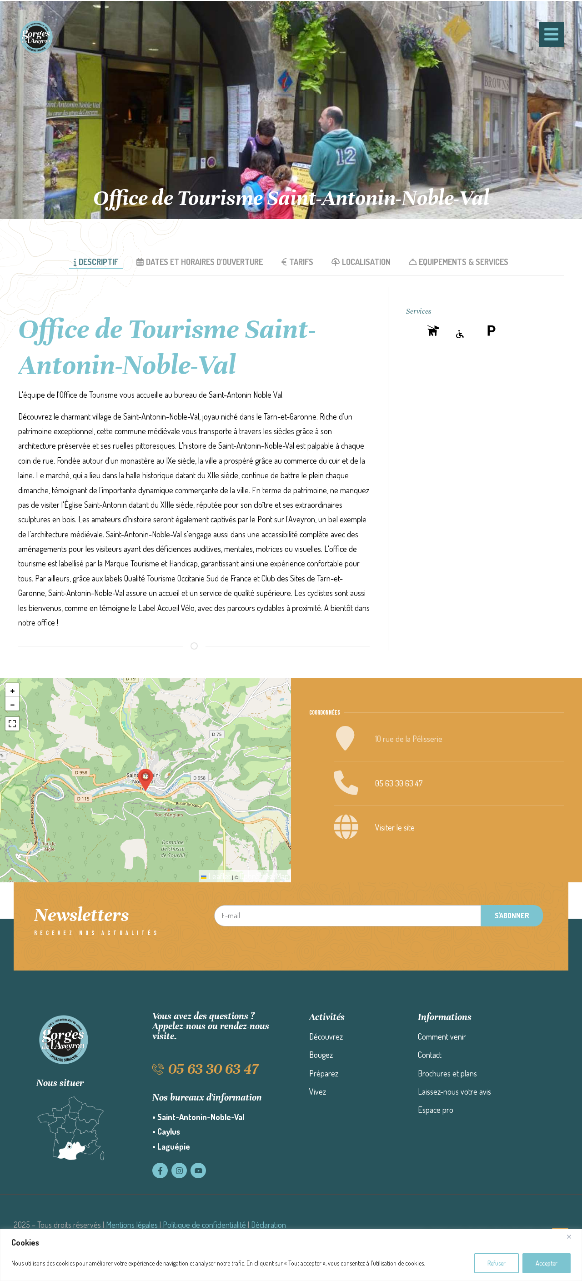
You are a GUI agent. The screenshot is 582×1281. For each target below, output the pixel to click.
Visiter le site (395, 827)
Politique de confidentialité (204, 1225)
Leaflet (218, 876)
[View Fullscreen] (12, 724)
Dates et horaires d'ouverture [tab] (204, 262)
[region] (291, 1255)
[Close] (572, 1236)
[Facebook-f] (160, 1170)
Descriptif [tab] (98, 262)
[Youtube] (198, 1170)
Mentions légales (132, 1225)
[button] (145, 780)
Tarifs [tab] (301, 262)
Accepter (546, 1263)
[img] (433, 330)
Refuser (496, 1263)
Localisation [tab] (366, 262)
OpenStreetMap (264, 876)
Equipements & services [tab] (463, 262)
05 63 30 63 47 (398, 783)
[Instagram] (179, 1170)
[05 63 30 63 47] (158, 1069)
